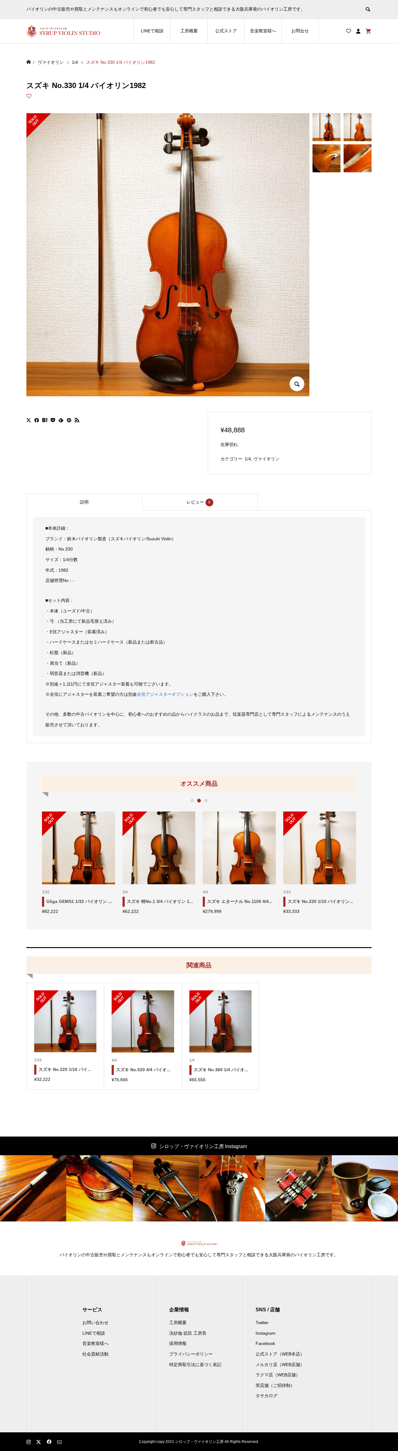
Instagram (265, 1333)
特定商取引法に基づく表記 (195, 1364)
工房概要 (189, 30)
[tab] (84, 502)
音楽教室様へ (263, 30)
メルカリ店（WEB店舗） (280, 1364)
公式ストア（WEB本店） (280, 1353)
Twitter (262, 1322)
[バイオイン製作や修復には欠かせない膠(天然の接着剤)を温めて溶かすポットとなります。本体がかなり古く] (365, 1188)
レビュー (199, 502)
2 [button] (199, 800)
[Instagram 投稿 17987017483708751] (166, 1188)
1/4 (248, 458)
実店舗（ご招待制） (275, 1385)
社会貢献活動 (95, 1353)
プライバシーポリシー (191, 1353)
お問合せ (300, 30)
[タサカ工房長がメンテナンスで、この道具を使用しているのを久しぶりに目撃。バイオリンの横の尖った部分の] (298, 1188)
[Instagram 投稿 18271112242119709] (99, 1188)
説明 (84, 502)
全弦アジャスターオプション (165, 694)
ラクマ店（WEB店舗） (278, 1374)
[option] (78, 863)
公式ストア (226, 30)
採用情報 (178, 1343)
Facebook (265, 1343)
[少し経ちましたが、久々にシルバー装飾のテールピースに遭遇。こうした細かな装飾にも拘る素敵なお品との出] (232, 1188)
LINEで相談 (152, 30)
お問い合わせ (95, 1322)
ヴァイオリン (266, 458)
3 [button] (206, 800)
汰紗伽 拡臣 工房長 (187, 1333)
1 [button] (192, 800)
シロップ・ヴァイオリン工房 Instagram (203, 1146)
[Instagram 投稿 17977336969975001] (33, 1188)
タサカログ (266, 1395)
